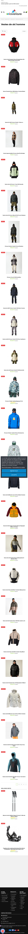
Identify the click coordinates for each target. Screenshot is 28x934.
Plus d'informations (7, 467)
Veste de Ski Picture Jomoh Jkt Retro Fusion (14, 308)
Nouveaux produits (13, 896)
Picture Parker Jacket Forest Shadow (14, 246)
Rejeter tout (14, 471)
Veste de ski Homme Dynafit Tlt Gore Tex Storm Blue (14, 777)
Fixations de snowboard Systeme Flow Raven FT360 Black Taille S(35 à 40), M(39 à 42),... (14, 849)
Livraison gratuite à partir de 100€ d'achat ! (10, 3)
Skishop (22, 906)
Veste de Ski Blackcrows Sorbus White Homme (14, 713)
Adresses (3, 899)
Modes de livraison (4, 2)
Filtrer (4, 31)
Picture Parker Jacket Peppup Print (14, 401)
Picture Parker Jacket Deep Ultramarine (14, 432)
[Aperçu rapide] (16, 55)
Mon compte (4, 895)
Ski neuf (13, 901)
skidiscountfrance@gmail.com (8, 923)
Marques (13, 910)
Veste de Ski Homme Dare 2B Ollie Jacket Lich (14, 620)
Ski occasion (13, 903)
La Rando (22, 932)
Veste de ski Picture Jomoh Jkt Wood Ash (14, 370)
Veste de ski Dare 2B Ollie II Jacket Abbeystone (14, 589)
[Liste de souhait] (12, 55)
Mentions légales (22, 900)
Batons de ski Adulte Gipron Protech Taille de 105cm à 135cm (14, 816)
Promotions (13, 894)
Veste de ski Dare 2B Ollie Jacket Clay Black (14, 651)
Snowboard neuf (13, 905)
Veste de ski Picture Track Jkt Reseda (14, 184)
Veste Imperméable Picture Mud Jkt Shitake (14, 153)
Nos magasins (23, 895)
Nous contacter (5, 901)
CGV (22, 905)
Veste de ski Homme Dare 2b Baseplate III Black (14, 682)
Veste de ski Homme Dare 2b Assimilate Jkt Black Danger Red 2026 (14, 60)
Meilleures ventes (13, 899)
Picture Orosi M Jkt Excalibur (14, 277)
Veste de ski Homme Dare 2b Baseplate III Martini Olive (14, 558)
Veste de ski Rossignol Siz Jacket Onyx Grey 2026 (14, 745)
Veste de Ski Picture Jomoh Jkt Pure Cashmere (14, 339)
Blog (22, 908)
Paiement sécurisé (23, 903)
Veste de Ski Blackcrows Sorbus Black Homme (14, 494)
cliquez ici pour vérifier (7, 926)
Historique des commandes (5, 898)
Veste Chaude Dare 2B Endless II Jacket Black (14, 91)
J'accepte (14, 475)
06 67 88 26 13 (5, 921)
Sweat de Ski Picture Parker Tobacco (14, 122)
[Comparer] (14, 55)
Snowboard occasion (13, 908)
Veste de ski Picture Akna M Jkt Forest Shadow (14, 215)
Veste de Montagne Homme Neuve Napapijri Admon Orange (14, 526)
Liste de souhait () (23, 5)
